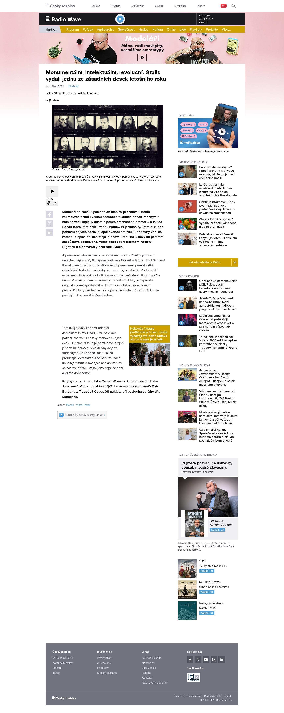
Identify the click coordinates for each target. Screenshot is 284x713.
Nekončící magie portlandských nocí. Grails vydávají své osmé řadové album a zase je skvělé (148, 334)
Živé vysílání (187, 136)
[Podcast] (49, 203)
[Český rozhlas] (60, 6)
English (228, 696)
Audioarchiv (206, 19)
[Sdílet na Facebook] (49, 214)
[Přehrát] (52, 191)
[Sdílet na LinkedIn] (49, 232)
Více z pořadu (189, 276)
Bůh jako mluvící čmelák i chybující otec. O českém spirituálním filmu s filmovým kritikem (218, 240)
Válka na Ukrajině (62, 658)
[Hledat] (233, 6)
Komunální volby (62, 663)
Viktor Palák (83, 405)
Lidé (183, 29)
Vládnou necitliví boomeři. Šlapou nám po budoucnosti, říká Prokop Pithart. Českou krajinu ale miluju (218, 398)
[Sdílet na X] (49, 223)
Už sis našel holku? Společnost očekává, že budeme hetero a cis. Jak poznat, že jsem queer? (217, 435)
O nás (171, 29)
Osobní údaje (194, 696)
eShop (56, 672)
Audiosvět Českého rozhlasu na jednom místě (203, 151)
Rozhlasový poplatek (154, 682)
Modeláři (73, 86)
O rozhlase (180, 6)
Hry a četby (187, 124)
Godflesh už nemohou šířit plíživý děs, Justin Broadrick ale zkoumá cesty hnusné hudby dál (218, 286)
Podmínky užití (212, 696)
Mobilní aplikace (107, 672)
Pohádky (186, 130)
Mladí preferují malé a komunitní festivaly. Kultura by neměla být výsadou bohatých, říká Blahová (218, 418)
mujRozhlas (137, 6)
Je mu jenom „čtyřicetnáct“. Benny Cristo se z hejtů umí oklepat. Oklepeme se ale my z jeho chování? (217, 377)
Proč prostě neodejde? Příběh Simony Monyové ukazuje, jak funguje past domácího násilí (217, 172)
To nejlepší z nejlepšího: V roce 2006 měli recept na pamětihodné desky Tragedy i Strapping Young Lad (218, 344)
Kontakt (147, 677)
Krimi (202, 124)
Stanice (159, 6)
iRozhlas (95, 6)
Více (226, 29)
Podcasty (103, 667)
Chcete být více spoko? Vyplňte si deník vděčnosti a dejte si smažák (217, 223)
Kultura (157, 29)
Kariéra (146, 672)
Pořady (88, 29)
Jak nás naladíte (152, 658)
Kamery (203, 22)
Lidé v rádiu (149, 667)
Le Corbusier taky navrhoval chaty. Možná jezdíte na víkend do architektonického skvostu (218, 190)
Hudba (51, 29)
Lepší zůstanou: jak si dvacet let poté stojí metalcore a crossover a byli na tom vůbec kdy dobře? (216, 323)
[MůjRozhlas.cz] (52, 100)
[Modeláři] (142, 48)
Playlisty (196, 29)
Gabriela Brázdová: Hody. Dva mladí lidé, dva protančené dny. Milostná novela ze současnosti (217, 207)
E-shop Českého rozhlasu (198, 454)
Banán (70, 405)
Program (115, 6)
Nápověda (148, 663)
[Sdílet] (55, 203)
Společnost (126, 29)
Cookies (178, 696)
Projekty (212, 29)
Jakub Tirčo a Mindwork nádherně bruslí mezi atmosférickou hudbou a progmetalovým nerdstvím (218, 304)
